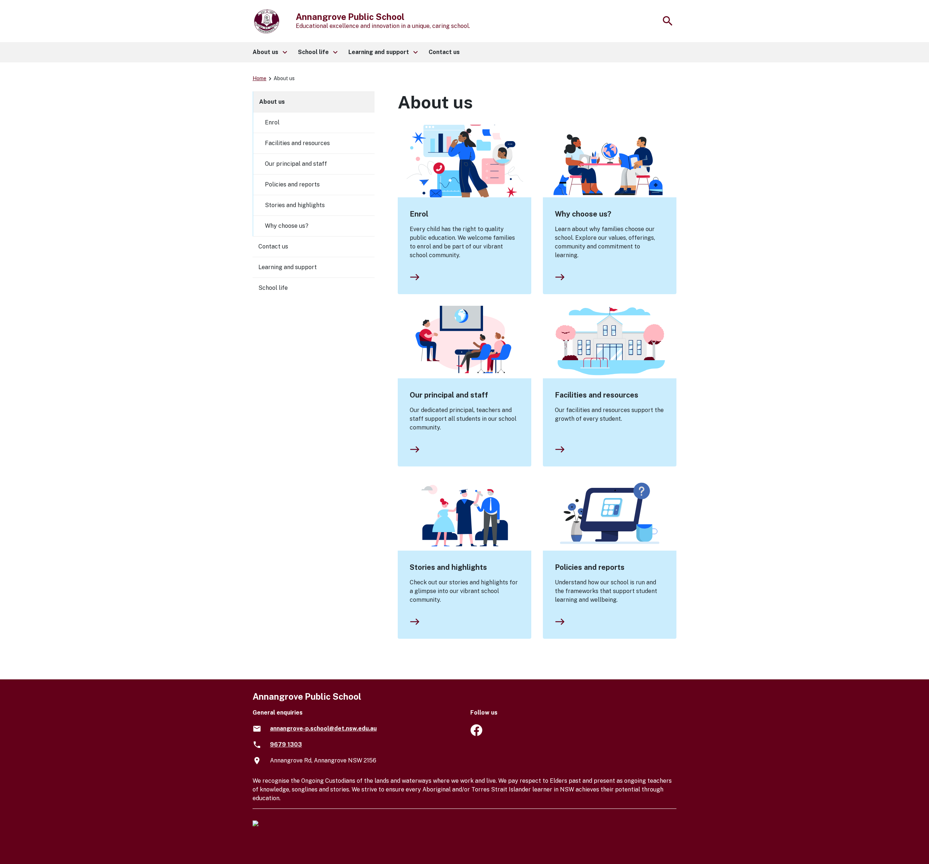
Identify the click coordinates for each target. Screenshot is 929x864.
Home (259, 78)
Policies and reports (590, 567)
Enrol (419, 214)
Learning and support (287, 267)
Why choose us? (583, 214)
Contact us (273, 246)
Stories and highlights (448, 567)
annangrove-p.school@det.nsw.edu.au (323, 728)
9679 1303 (286, 744)
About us (272, 101)
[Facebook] (476, 734)
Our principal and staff (449, 395)
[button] (269, 52)
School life (273, 287)
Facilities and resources (596, 395)
